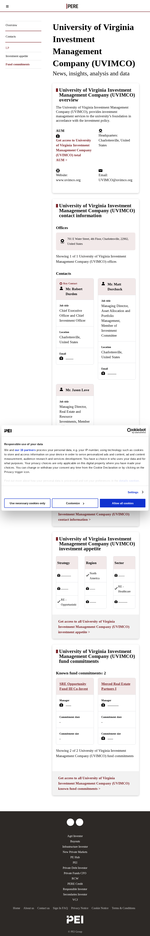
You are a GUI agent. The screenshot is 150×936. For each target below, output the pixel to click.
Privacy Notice (79, 908)
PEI (75, 862)
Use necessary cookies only (27, 503)
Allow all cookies (123, 503)
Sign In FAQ (60, 908)
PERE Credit (75, 883)
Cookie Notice (100, 908)
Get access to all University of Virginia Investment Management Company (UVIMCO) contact (93, 514)
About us (28, 908)
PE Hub (75, 857)
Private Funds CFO (75, 873)
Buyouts (75, 841)
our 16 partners (25, 449)
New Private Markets (75, 851)
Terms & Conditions (123, 908)
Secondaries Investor (75, 894)
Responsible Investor (75, 889)
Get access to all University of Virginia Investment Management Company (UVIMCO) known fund (93, 783)
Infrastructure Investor (75, 846)
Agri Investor (75, 836)
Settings (133, 492)
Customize (73, 503)
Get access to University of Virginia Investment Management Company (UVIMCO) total (74, 150)
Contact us (43, 908)
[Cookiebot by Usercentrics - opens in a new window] (130, 431)
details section (129, 480)
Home (16, 908)
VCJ (75, 899)
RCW (75, 878)
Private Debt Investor (75, 867)
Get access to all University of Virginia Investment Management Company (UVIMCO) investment (93, 626)
